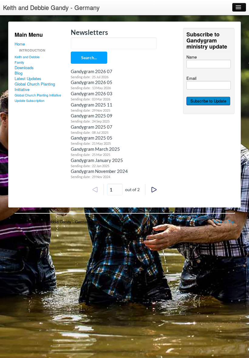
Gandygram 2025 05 (91, 137)
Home (20, 44)
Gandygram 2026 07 (91, 71)
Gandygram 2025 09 (91, 115)
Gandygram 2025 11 (91, 104)
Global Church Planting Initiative (35, 86)
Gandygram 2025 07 (91, 127)
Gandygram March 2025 (95, 149)
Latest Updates (28, 78)
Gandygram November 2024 (99, 171)
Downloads (24, 67)
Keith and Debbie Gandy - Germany (51, 7)
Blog (18, 73)
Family (19, 62)
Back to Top (223, 222)
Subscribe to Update (208, 101)
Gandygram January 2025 (97, 160)
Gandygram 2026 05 (91, 82)
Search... (89, 57)
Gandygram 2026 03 (91, 93)
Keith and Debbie (27, 56)
